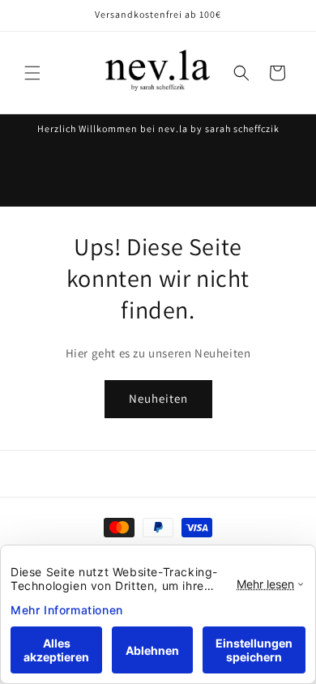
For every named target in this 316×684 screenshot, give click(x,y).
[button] (32, 73)
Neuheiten (158, 398)
